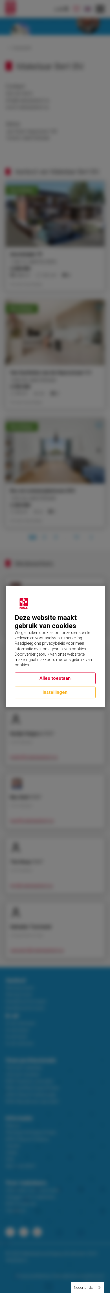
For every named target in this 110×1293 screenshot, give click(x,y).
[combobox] (87, 1287)
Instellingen (55, 692)
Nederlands (83, 1287)
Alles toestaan (55, 678)
